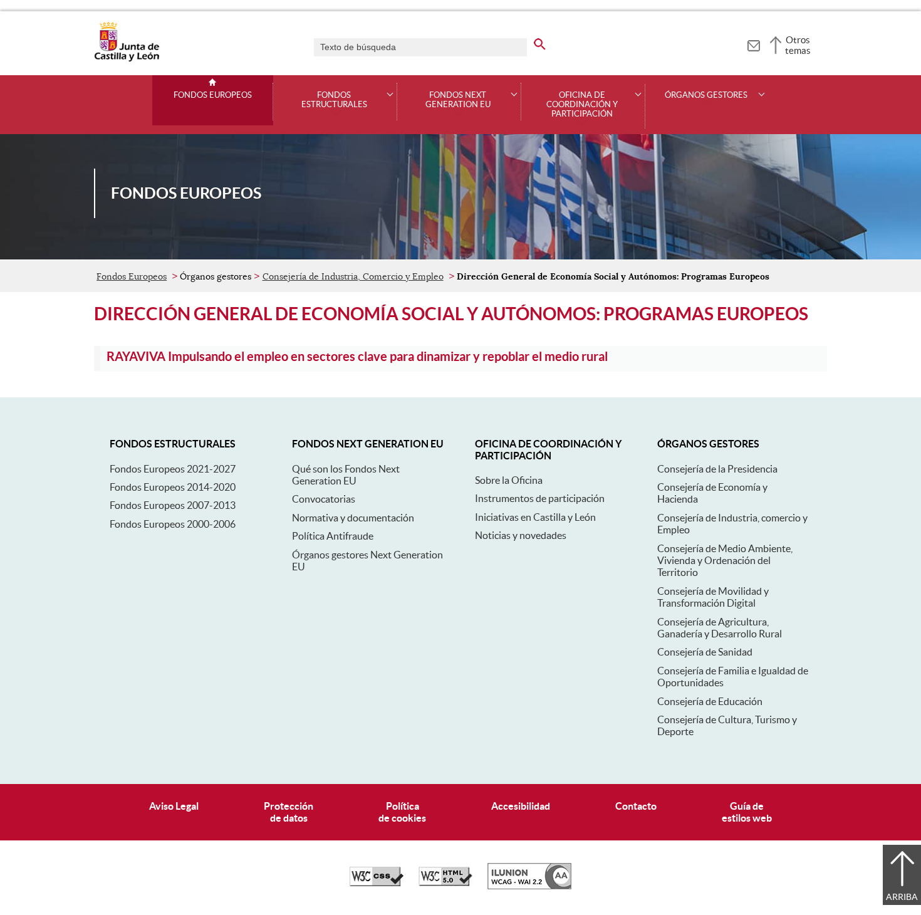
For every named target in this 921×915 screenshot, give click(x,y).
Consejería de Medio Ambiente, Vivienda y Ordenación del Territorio (725, 560)
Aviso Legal (174, 806)
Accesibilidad (520, 806)
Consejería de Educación (709, 701)
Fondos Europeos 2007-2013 (173, 505)
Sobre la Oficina (509, 480)
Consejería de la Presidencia (717, 468)
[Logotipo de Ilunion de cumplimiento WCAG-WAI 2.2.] (529, 886)
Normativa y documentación (353, 517)
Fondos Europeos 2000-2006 (173, 524)
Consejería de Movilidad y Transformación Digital (713, 597)
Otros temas (798, 45)
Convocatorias (323, 499)
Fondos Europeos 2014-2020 (173, 487)
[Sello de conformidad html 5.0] (445, 883)
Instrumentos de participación (540, 498)
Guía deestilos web (747, 811)
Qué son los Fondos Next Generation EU (346, 474)
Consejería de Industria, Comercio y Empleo (353, 276)
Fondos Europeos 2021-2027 (173, 468)
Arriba (902, 897)
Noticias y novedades (520, 535)
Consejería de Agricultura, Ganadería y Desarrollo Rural (719, 627)
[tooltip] (753, 44)
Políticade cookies (402, 811)
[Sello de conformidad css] (376, 883)
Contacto (636, 806)
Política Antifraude (332, 535)
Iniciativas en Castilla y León (535, 517)
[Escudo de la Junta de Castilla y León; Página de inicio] (126, 59)
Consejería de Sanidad (704, 651)
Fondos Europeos (213, 95)
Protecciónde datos (288, 811)
